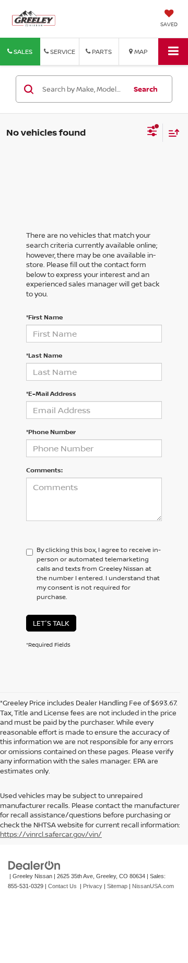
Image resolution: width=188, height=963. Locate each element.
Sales (22, 51)
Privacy (92, 886)
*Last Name (44, 355)
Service (62, 51)
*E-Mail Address (51, 393)
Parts (101, 51)
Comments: (44, 470)
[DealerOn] (34, 865)
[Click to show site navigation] (173, 51)
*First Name (44, 317)
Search (146, 89)
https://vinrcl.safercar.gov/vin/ (51, 834)
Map (140, 51)
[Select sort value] (171, 133)
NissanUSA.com (153, 886)
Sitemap (117, 886)
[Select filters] (152, 132)
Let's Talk (51, 623)
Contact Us (62, 886)
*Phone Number (51, 431)
